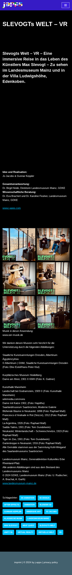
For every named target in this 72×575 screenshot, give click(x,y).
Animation (29, 505)
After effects (11, 505)
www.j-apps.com (12, 208)
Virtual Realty (25, 532)
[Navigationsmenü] (65, 5)
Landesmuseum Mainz (38, 518)
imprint (17, 562)
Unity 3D (8, 532)
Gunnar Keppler (12, 512)
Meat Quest (28, 525)
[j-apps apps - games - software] (13, 5)
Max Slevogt (11, 525)
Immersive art (33, 512)
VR (60, 532)
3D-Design (44, 498)
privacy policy (51, 562)
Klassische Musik (13, 518)
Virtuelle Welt (46, 532)
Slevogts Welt (47, 525)
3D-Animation (27, 498)
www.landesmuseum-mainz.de (19, 483)
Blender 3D (45, 505)
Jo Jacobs (51, 512)
